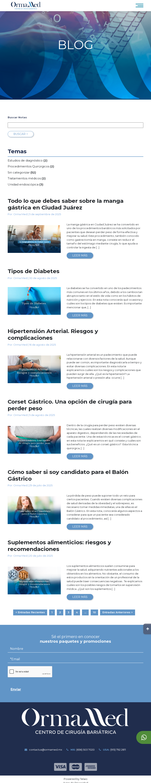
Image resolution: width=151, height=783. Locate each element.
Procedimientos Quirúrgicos (28, 166)
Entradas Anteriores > (117, 612)
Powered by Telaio (75, 778)
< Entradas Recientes (30, 612)
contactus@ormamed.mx (45, 749)
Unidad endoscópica (23, 184)
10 (94, 612)
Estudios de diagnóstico (25, 160)
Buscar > (20, 134)
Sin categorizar (19, 172)
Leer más (79, 255)
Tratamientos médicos (24, 178)
